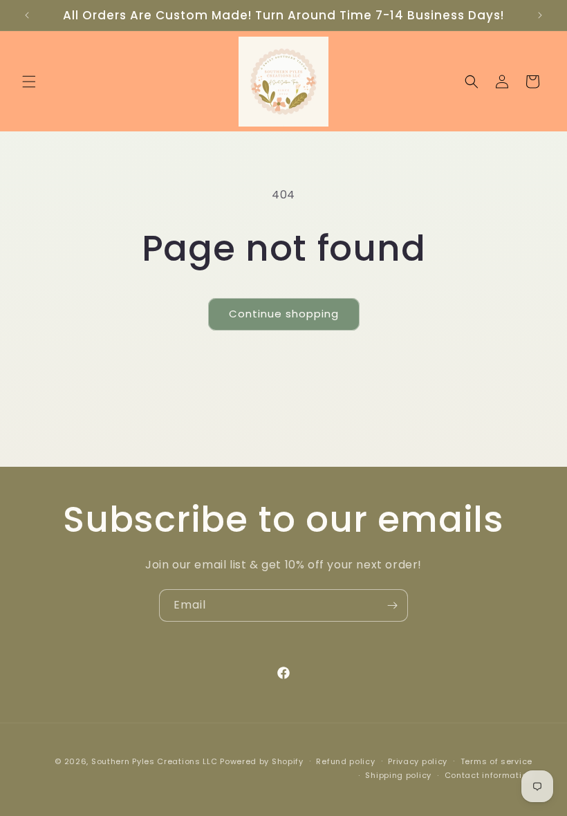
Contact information (488, 775)
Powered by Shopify (262, 761)
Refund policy (345, 761)
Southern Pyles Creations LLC (154, 761)
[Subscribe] (392, 605)
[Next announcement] (540, 15)
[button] (29, 81)
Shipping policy (398, 775)
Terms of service (496, 761)
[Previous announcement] (27, 15)
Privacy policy (417, 761)
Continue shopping (284, 313)
